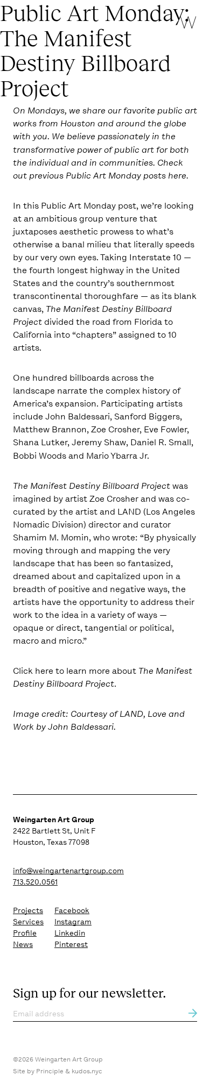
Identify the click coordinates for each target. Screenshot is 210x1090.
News (23, 944)
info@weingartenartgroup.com (68, 870)
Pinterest (71, 944)
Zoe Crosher (113, 498)
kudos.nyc (87, 1071)
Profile (25, 933)
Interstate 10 (155, 257)
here (177, 175)
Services (28, 922)
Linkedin (69, 933)
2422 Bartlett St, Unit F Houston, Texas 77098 (54, 831)
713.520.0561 (35, 882)
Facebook (71, 910)
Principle (50, 1071)
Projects (28, 910)
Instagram (73, 922)
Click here (33, 670)
